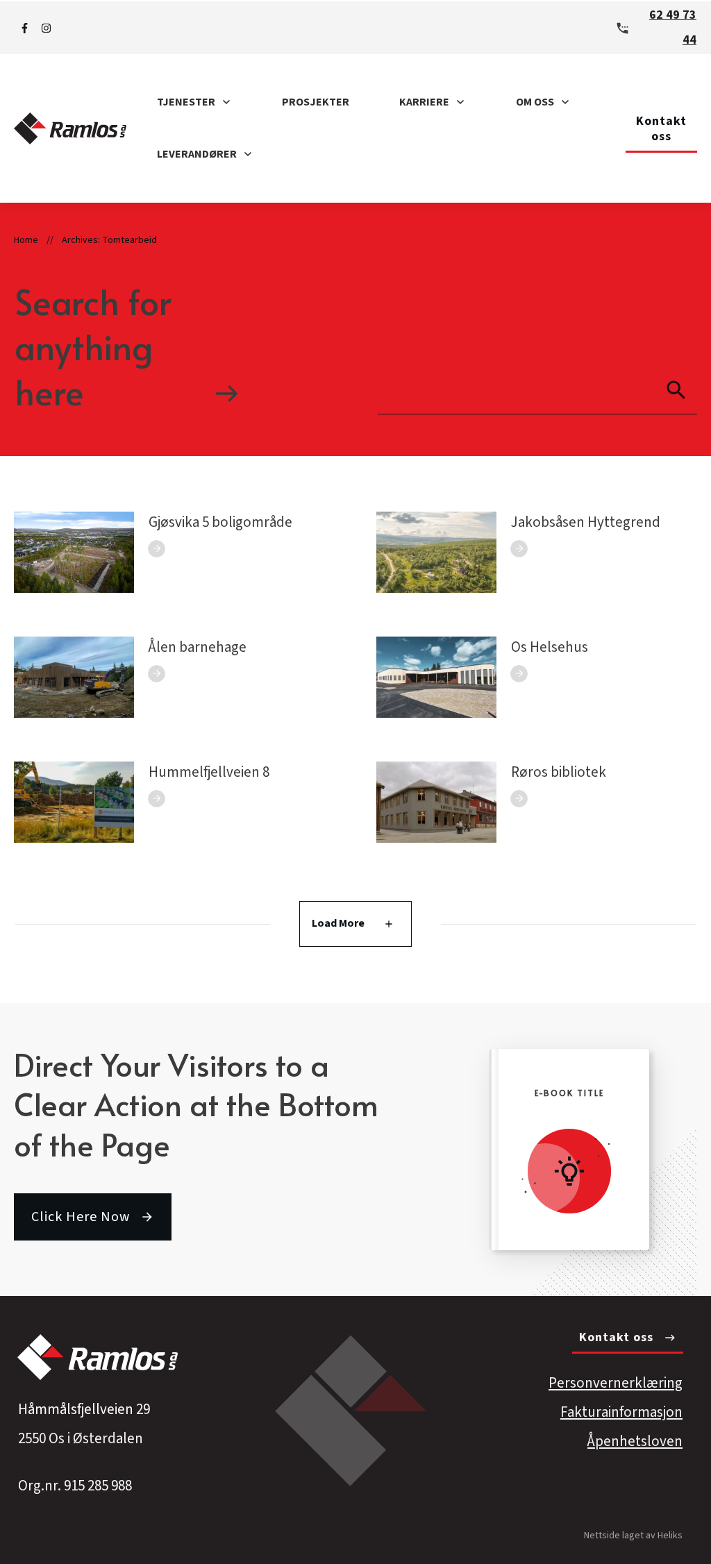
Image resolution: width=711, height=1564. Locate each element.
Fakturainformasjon (621, 1412)
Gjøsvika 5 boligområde (220, 522)
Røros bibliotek (558, 772)
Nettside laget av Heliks (633, 1535)
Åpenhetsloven (635, 1441)
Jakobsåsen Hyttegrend (585, 522)
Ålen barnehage (197, 647)
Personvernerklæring (616, 1382)
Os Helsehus (549, 647)
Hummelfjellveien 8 (209, 772)
